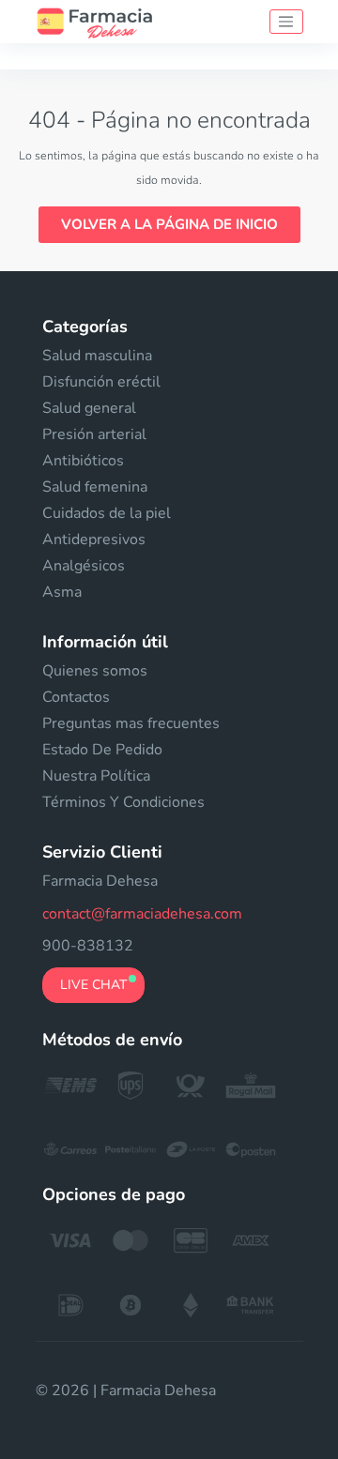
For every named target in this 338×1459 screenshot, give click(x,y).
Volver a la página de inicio (169, 224)
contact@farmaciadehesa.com (142, 914)
